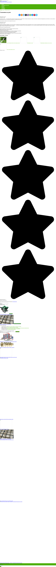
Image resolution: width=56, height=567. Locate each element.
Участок (3, 6)
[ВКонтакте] (19, 15)
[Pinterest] (34, 15)
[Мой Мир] (32, 15)
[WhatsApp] (30, 15)
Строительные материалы (5, 5)
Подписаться (17, 331)
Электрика (3, 7)
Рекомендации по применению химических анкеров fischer (8, 341)
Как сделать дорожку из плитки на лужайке (15, 326)
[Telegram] (24, 15)
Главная (3, 4)
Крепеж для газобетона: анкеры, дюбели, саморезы (7, 347)
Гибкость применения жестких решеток (5, 324)
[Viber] (28, 15)
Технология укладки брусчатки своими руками (6, 419)
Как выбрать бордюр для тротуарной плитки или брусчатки (8, 357)
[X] (26, 15)
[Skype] (37, 15)
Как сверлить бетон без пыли (11, 329)
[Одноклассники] (22, 15)
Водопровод (3, 8)
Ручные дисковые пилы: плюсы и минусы (6, 314)
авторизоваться (15, 301)
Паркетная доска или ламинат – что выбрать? (13, 328)
